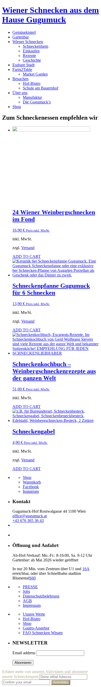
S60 (32, 578)
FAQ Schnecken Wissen (43, 633)
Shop (16, 106)
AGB (27, 601)
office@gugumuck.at (29, 516)
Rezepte (29, 55)
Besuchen (20, 79)
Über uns (19, 93)
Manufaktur (32, 97)
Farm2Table (22, 69)
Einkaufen (31, 51)
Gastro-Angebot (36, 628)
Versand (27, 248)
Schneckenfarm (35, 46)
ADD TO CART (26, 256)
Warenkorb (32, 482)
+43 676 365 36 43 (28, 520)
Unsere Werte (34, 614)
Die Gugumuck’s (37, 102)
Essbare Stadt (23, 65)
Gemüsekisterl (24, 32)
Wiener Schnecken (27, 41)
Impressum (32, 605)
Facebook (31, 487)
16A (85, 569)
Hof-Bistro (31, 83)
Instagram (31, 491)
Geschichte (32, 60)
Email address (23, 653)
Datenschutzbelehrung (41, 596)
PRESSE (30, 587)
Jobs (26, 591)
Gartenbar (20, 37)
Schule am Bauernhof (40, 88)
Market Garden (35, 74)
